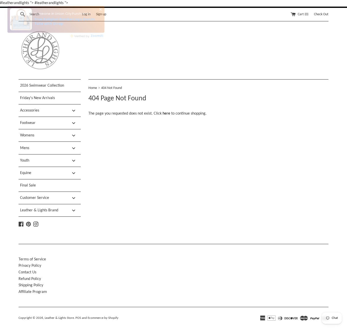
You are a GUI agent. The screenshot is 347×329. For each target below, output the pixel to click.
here (166, 114)
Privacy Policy (30, 266)
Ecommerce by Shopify (103, 318)
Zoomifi (95, 35)
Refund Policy (30, 279)
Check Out (321, 14)
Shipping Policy (31, 285)
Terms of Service (32, 259)
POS (78, 318)
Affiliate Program (33, 292)
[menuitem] (50, 86)
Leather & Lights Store (59, 318)
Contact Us (27, 272)
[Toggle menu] (73, 110)
